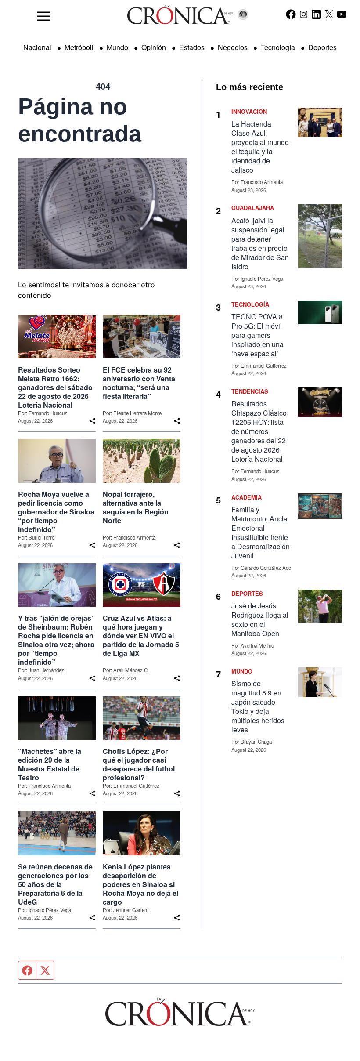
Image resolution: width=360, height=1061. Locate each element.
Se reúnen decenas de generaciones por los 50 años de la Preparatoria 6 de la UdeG (55, 884)
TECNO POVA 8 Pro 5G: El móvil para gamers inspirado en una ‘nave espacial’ (257, 334)
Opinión (153, 47)
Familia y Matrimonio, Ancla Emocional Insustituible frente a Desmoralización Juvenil (260, 532)
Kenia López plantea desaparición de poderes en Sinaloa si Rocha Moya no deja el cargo (140, 884)
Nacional (37, 47)
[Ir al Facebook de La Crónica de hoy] (290, 14)
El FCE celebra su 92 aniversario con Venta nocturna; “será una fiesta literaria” (139, 383)
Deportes (322, 47)
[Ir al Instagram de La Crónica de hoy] (303, 14)
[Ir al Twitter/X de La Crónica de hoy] (329, 14)
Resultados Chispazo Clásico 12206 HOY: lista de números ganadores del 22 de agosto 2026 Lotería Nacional (259, 431)
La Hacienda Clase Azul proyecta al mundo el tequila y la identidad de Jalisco (260, 147)
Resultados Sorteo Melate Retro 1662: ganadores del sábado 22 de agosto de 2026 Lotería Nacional (55, 387)
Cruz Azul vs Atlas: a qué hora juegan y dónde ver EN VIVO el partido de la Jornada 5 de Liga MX (141, 636)
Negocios (233, 47)
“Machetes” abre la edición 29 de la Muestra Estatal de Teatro (49, 764)
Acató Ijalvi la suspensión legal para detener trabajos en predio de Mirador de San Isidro (260, 243)
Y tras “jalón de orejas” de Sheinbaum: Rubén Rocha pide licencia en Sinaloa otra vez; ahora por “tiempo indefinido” (56, 640)
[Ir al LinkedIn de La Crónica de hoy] (316, 14)
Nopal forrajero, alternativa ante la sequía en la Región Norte (136, 507)
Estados (192, 47)
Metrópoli (79, 47)
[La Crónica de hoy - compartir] (92, 420)
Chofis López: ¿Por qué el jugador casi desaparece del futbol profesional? (139, 764)
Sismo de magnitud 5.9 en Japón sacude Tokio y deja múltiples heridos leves (257, 706)
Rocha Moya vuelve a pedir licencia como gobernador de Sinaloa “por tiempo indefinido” (56, 512)
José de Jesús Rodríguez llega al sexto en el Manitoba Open (259, 619)
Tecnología (278, 47)
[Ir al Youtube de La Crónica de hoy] (341, 14)
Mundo (117, 47)
